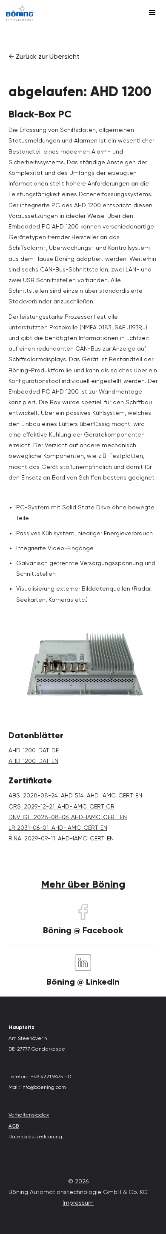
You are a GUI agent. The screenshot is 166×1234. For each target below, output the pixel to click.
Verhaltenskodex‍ (29, 1115)
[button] (152, 13)
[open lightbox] (83, 665)
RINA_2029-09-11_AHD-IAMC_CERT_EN (61, 838)
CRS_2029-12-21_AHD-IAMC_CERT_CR (61, 806)
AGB (14, 1126)
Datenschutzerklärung (35, 1137)
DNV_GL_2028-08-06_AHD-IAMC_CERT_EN (68, 817)
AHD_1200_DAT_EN (33, 760)
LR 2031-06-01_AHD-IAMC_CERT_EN (58, 827)
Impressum (78, 1202)
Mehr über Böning (83, 884)
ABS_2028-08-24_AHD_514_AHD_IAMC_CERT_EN (75, 795)
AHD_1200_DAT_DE (34, 750)
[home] (19, 13)
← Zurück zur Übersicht (44, 56)
